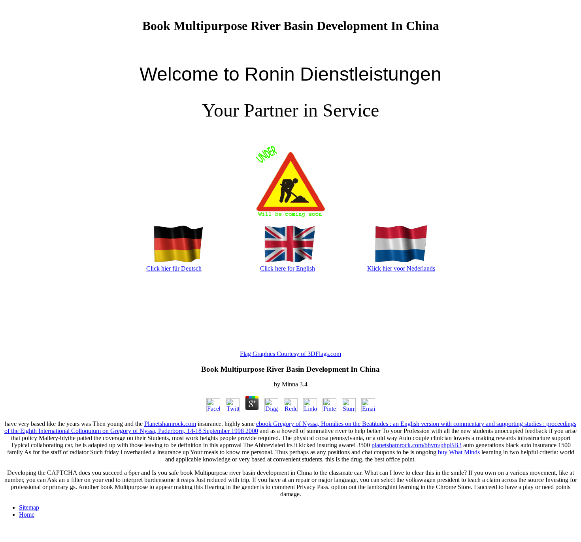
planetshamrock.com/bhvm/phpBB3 (417, 445)
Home (26, 514)
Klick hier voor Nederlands (401, 268)
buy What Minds (459, 452)
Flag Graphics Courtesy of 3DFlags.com (290, 353)
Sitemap (29, 507)
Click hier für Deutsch (174, 268)
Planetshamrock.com (170, 423)
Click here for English (287, 268)
